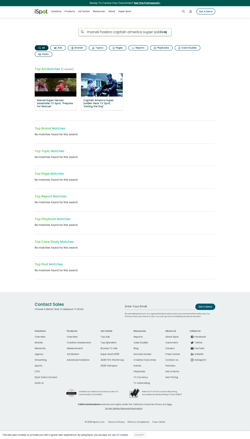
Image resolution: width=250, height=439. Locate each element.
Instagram (200, 360)
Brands (78, 47)
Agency (39, 354)
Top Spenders (108, 342)
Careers (170, 348)
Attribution (73, 354)
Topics (99, 47)
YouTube (199, 348)
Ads (59, 47)
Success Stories (142, 354)
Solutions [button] (56, 11)
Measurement (75, 348)
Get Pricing (171, 377)
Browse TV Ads (109, 348)
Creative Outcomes (145, 360)
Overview (40, 336)
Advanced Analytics (78, 360)
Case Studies (189, 47)
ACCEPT (139, 435)
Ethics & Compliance (138, 422)
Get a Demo (172, 371)
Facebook (200, 336)
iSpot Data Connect (46, 377)
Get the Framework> (147, 3)
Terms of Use (148, 316)
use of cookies (120, 435)
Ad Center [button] (84, 11)
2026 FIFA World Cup (112, 360)
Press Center (172, 354)
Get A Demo (206, 11)
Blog (136, 348)
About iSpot (172, 336)
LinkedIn (199, 354)
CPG (37, 371)
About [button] (111, 11)
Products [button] (70, 11)
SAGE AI (39, 383)
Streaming (41, 360)
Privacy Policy (131, 316)
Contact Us (171, 360)
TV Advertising (142, 383)
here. (169, 404)
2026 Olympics (109, 365)
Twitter (198, 342)
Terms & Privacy (116, 422)
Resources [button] (99, 11)
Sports (38, 365)
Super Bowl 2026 (110, 354)
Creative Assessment (79, 342)
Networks (40, 348)
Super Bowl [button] (124, 11)
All (43, 47)
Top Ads (105, 336)
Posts (45, 54)
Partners (170, 365)
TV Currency (141, 377)
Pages (119, 47)
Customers (171, 342)
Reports (140, 47)
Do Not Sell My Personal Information (124, 408)
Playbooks (163, 47)
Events (137, 365)
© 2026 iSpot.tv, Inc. (95, 422)
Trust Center (158, 422)
